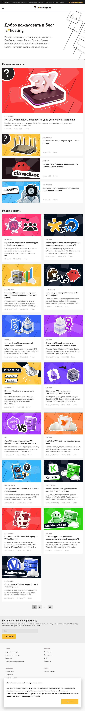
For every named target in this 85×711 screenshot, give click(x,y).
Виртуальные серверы (19, 2)
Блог (45, 658)
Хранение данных (52, 2)
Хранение (9, 658)
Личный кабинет (77, 2)
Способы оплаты (11, 678)
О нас (62, 2)
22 (50, 607)
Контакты (47, 661)
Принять (70, 702)
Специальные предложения (15, 661)
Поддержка (9, 675)
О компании (48, 652)
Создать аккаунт (49, 671)
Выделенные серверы (36, 2)
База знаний (10, 671)
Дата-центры (48, 655)
